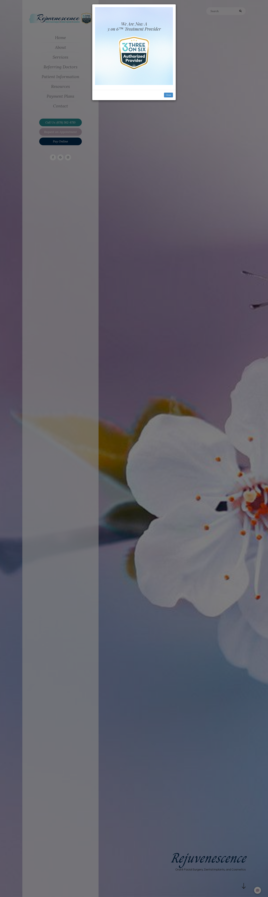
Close (168, 95)
